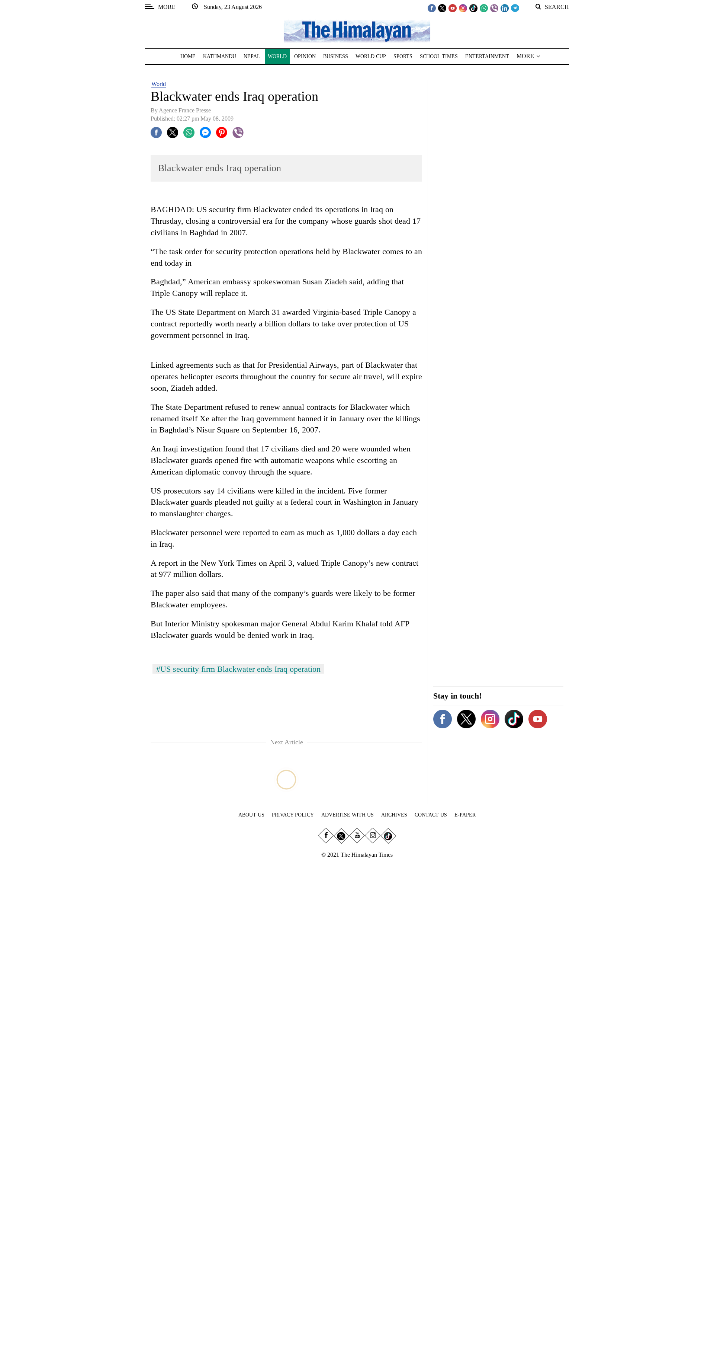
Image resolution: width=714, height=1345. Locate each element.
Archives (394, 815)
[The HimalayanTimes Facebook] (432, 8)
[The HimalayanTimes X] (442, 8)
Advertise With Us (347, 815)
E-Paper (465, 815)
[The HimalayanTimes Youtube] (452, 8)
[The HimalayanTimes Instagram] (463, 8)
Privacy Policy (293, 815)
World (158, 84)
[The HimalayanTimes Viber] (494, 8)
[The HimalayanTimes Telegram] (515, 8)
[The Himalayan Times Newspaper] (357, 31)
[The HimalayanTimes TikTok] (473, 8)
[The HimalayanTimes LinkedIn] (505, 8)
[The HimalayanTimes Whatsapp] (484, 8)
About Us (251, 815)
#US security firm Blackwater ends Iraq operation (238, 669)
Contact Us (431, 815)
